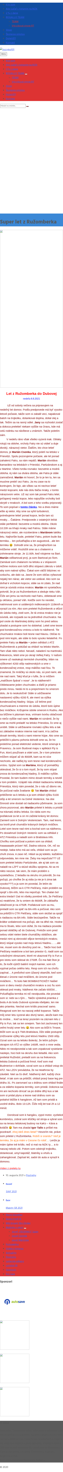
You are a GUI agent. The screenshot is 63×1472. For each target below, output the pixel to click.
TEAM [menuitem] (15, 22)
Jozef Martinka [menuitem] (20, 1240)
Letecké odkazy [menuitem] (15, 1261)
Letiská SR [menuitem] (11, 1266)
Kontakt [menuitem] (10, 43)
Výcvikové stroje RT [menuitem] (23, 26)
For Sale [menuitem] (10, 1274)
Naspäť (9, 1184)
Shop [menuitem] (9, 30)
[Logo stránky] (7, 50)
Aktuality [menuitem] (11, 1253)
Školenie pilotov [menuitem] (15, 34)
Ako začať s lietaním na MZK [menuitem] (22, 9)
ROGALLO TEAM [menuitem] (15, 17)
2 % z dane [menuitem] (12, 13)
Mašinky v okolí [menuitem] (14, 1227)
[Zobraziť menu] (26, 74)
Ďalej (8, 1200)
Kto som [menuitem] (10, 5)
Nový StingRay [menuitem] (14, 1215)
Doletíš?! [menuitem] (11, 38)
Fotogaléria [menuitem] (12, 1244)
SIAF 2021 (11, 1192)
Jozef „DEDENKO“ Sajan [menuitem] (25, 1232)
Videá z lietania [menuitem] (14, 1249)
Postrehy (31, 1175)
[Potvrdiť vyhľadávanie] (27, 106)
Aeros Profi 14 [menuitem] (13, 1219)
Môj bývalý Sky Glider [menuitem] (18, 1223)
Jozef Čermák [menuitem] (19, 1236)
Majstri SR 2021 (14, 1208)
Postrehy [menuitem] (11, 1257)
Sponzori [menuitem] (11, 1270)
